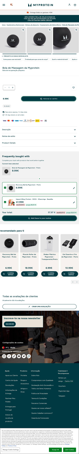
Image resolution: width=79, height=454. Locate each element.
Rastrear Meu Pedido (10, 400)
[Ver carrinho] (75, 5)
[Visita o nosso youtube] (19, 356)
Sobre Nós (35, 375)
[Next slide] (78, 260)
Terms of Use (12, 446)
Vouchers (62, 386)
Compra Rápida (10, 274)
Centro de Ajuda (11, 380)
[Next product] (77, 282)
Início (4, 25)
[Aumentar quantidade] (12, 87)
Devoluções (9, 385)
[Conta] (69, 4)
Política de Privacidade (39, 393)
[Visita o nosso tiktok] (14, 356)
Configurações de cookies (12, 342)
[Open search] (11, 5)
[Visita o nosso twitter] (24, 356)
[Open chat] (29, 356)
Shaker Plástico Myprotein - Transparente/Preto (50, 256)
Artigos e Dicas (24, 390)
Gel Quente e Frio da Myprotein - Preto (69, 255)
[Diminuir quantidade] (5, 87)
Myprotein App (63, 391)
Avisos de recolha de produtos (9, 418)
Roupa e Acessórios (25, 382)
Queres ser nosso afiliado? (41, 408)
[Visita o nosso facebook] (9, 356)
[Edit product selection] (74, 188)
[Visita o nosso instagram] (4, 356)
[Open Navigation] (3, 5)
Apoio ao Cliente (11, 375)
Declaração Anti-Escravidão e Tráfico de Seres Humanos (42, 386)
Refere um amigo (65, 379)
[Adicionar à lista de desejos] (73, 88)
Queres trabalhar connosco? (42, 413)
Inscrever (10, 324)
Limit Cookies (69, 450)
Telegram (61, 396)
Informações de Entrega (11, 391)
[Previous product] (73, 282)
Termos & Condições (39, 398)
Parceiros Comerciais (39, 403)
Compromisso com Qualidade (42, 380)
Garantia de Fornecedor (40, 418)
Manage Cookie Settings (11, 450)
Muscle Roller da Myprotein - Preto (29, 255)
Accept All (55, 450)
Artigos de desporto (32, 25)
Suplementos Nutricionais (15, 25)
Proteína (24, 375)
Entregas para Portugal (10, 408)
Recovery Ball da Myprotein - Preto (9, 255)
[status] (9, 87)
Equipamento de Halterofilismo (50, 25)
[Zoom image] (23, 29)
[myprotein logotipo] (40, 5)
